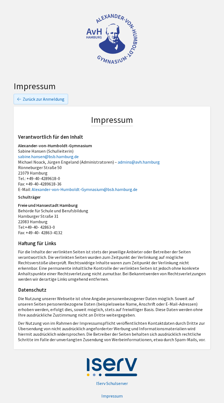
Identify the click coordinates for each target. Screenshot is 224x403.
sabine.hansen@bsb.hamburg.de (48, 156)
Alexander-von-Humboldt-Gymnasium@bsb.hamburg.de (84, 189)
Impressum (112, 396)
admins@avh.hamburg (139, 162)
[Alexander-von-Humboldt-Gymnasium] (112, 38)
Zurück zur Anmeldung (43, 99)
